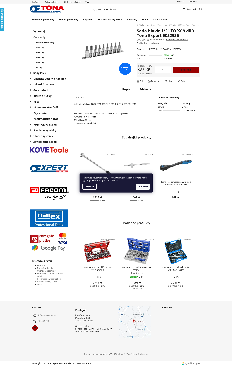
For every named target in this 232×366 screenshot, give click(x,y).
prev (75, 179)
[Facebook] (35, 328)
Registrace (193, 2)
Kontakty (35, 2)
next (198, 179)
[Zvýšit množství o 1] (169, 70)
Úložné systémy (43, 136)
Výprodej (39, 31)
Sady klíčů (39, 73)
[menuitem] (43, 19)
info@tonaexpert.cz (47, 315)
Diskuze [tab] (145, 89)
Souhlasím (142, 186)
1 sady (39, 67)
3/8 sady (40, 62)
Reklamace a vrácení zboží (49, 279)
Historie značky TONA (47, 281)
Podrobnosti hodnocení (177, 39)
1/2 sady (40, 47)
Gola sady (39, 37)
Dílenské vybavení (44, 84)
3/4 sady (40, 57)
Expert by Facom (151, 43)
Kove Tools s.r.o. (140, 354)
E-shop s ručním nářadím (95, 354)
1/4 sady (40, 52)
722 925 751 (43, 321)
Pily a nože (40, 113)
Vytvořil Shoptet (192, 363)
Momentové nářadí (45, 107)
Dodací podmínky (52, 2)
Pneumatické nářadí (46, 119)
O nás (39, 284)
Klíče (36, 101)
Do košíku (186, 69)
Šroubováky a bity (44, 130)
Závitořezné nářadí (45, 141)
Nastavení (90, 186)
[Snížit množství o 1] (157, 70)
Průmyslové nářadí (45, 124)
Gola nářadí (40, 90)
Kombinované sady (45, 42)
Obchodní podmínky (72, 2)
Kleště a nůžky (42, 96)
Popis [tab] (126, 89)
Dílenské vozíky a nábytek (49, 78)
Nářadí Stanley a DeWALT (120, 354)
